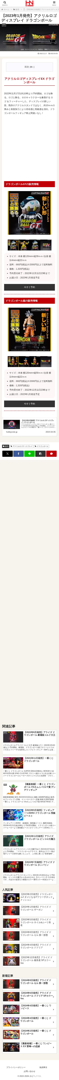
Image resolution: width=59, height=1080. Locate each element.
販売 (6, 446)
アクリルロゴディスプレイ (23, 446)
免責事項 (43, 1067)
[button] (40, 454)
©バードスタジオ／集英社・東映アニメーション (41, 49)
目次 (27, 67)
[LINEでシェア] (29, 454)
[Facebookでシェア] (18, 454)
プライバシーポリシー (16, 1067)
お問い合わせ (29, 1071)
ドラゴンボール (42, 446)
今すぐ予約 (29, 287)
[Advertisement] (29, 148)
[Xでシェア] (7, 454)
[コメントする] (51, 454)
